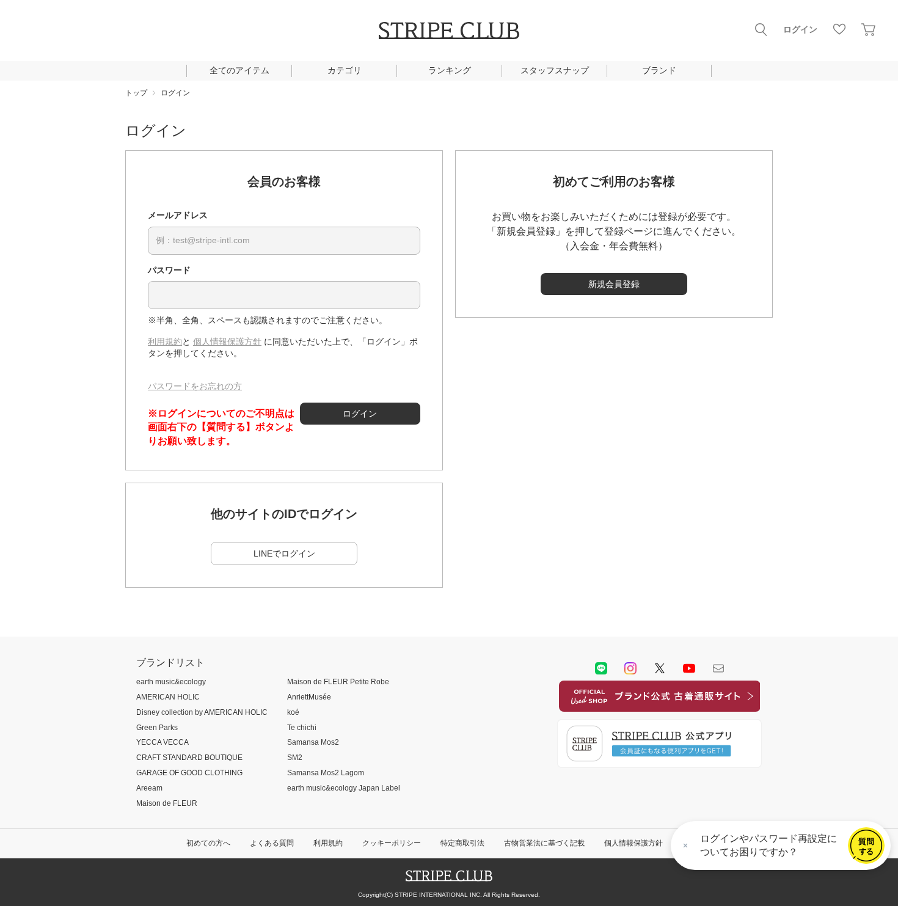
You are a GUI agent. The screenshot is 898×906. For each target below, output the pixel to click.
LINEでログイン (284, 553)
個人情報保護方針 (227, 341)
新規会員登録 (614, 284)
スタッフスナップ (554, 70)
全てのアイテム (239, 70)
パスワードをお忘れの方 (195, 386)
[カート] (868, 29)
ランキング (449, 70)
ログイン (800, 29)
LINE (601, 668)
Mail (718, 668)
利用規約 (165, 341)
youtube (689, 668)
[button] (866, 845)
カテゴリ (344, 70)
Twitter (660, 668)
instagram (630, 668)
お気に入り (839, 29)
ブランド (659, 70)
